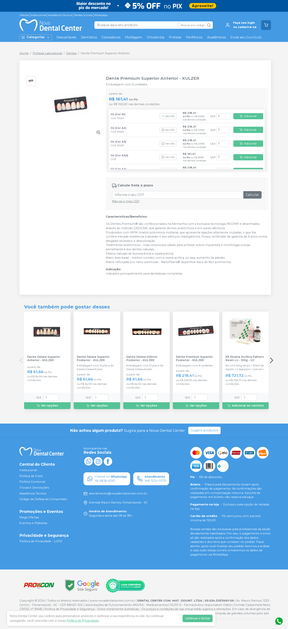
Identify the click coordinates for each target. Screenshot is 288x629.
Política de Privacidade (83, 620)
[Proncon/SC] (39, 585)
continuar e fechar (197, 618)
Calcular (252, 195)
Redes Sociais (83, 15)
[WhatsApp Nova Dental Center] (88, 461)
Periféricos (194, 37)
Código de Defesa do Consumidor (43, 499)
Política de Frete (31, 476)
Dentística (89, 37)
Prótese (175, 37)
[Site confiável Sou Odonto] (125, 585)
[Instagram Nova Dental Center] (98, 461)
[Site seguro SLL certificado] (82, 586)
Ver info (170, 116)
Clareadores (110, 37)
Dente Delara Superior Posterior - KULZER (93, 358)
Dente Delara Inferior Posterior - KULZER (142, 358)
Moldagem (133, 37)
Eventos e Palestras (33, 523)
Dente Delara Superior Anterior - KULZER (43, 358)
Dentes (71, 53)
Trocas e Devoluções (34, 487)
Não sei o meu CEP (125, 201)
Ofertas (24, 15)
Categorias (36, 37)
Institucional (38, 15)
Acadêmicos (216, 37)
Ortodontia (155, 37)
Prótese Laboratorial (47, 53)
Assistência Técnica (60, 15)
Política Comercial (32, 482)
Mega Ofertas (29, 517)
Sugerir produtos (204, 430)
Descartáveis (66, 37)
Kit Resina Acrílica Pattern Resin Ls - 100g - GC (245, 358)
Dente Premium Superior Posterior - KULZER (194, 358)
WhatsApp (101, 15)
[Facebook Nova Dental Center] (108, 461)
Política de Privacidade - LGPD (40, 541)
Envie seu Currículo (246, 37)
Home (24, 53)
